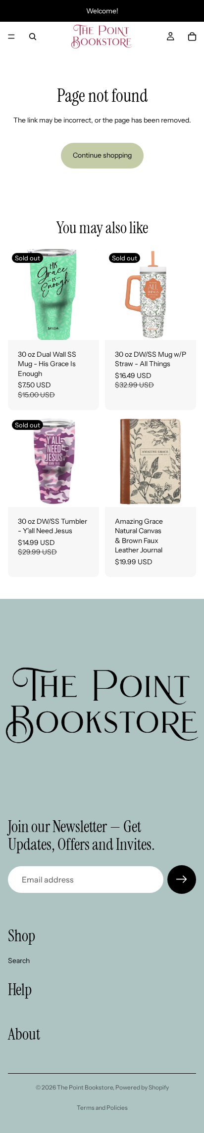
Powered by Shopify (142, 1087)
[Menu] (11, 36)
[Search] (33, 36)
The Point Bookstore (85, 1087)
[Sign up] (181, 879)
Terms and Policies (102, 1107)
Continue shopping (102, 155)
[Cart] (192, 36)
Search (19, 960)
